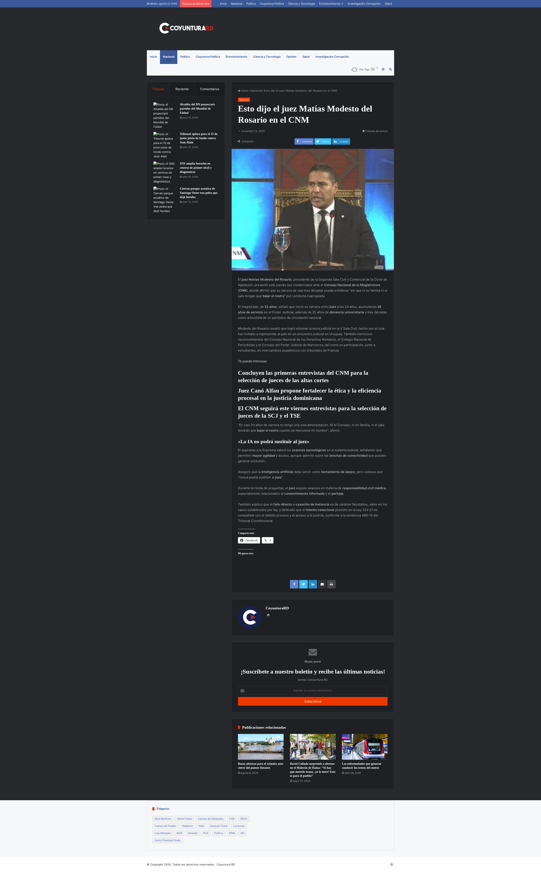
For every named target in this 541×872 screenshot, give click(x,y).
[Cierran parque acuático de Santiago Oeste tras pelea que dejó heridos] (165, 200)
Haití (201, 825)
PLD (205, 833)
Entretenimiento (329, 3)
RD (242, 833)
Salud (388, 3)
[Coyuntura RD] (186, 29)
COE (232, 818)
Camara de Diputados (210, 818)
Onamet (192, 833)
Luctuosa (238, 825)
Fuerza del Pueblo (165, 825)
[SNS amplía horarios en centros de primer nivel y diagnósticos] (165, 173)
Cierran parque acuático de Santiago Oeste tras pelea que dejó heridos (198, 192)
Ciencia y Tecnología (301, 3)
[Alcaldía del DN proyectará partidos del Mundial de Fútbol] (165, 115)
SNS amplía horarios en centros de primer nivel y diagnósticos (196, 167)
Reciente (182, 89)
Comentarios (209, 89)
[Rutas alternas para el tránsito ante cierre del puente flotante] (261, 747)
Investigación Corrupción (364, 3)
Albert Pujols (184, 818)
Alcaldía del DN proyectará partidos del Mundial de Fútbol (197, 108)
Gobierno (187, 825)
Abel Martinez (163, 818)
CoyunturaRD (277, 608)
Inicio (223, 3)
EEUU (243, 818)
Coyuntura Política (272, 3)
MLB (179, 833)
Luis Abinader (163, 833)
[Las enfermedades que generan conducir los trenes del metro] (365, 747)
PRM (232, 833)
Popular (158, 89)
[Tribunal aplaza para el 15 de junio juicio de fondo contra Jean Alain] (165, 145)
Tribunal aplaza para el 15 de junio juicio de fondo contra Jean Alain (198, 138)
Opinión (291, 56)
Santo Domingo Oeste (167, 840)
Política (251, 3)
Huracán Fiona (218, 825)
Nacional (236, 3)
